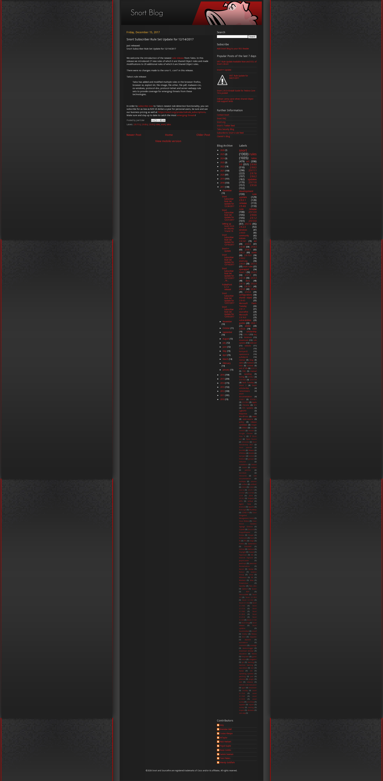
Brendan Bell (226, 729)
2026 (222, 150)
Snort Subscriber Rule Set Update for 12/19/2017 (228, 240)
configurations (245, 295)
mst (252, 668)
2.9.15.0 (247, 255)
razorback (242, 473)
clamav (242, 360)
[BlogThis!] (155, 120)
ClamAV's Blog (223, 136)
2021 (222, 170)
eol (255, 241)
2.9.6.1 (248, 249)
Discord (251, 529)
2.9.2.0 (254, 283)
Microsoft (243, 314)
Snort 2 (243, 385)
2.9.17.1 (251, 490)
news (254, 416)
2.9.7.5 (254, 263)
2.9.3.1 (242, 200)
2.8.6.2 (251, 487)
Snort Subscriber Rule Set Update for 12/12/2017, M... (228, 274)
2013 (222, 387)
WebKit (251, 453)
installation (243, 465)
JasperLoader (244, 561)
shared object (245, 297)
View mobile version (168, 141)
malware (250, 363)
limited (254, 465)
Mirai (252, 580)
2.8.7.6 (241, 490)
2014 (222, 383)
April (225, 355)
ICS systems (247, 408)
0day (252, 428)
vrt (247, 161)
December (227, 190)
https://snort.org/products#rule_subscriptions (182, 112)
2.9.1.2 (253, 218)
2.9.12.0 (253, 212)
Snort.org (221, 122)
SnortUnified (244, 631)
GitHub (242, 549)
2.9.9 (241, 496)
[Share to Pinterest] (163, 120)
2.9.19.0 (251, 493)
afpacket (248, 640)
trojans (241, 710)
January (226, 370)
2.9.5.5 (254, 278)
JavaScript (242, 563)
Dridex (241, 535)
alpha (241, 363)
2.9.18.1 (242, 493)
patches (248, 470)
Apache (251, 507)
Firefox (241, 544)
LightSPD (242, 411)
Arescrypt (242, 510)
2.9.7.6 (253, 173)
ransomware (244, 391)
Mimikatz (242, 580)
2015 (222, 379)
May (225, 351)
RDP (247, 592)
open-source (248, 419)
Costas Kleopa (226, 733)
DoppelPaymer (244, 532)
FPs (245, 541)
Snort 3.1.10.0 (251, 597)
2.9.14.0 (242, 380)
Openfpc (242, 586)
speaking (247, 374)
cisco (254, 329)
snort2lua (250, 702)
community (244, 235)
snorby (245, 691)
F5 (240, 541)
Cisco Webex (244, 521)
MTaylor (223, 737)
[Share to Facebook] (161, 120)
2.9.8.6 (145, 124)
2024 (222, 158)
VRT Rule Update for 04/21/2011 (238, 76)
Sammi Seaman (226, 754)
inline (244, 659)
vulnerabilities (245, 320)
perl (251, 677)
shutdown (253, 688)
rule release (178, 58)
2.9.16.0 (242, 317)
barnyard (242, 456)
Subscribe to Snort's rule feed (230, 133)
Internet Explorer (246, 558)
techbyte (242, 481)
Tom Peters (225, 758)
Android (242, 507)
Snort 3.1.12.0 (247, 600)
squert (251, 705)
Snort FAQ (221, 118)
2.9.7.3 (242, 283)
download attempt (246, 651)
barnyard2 (243, 351)
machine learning (246, 665)
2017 (222, 187)
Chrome (245, 405)
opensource (244, 354)
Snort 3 (242, 272)
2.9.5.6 (253, 185)
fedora (254, 654)
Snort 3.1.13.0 (244, 603)
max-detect (243, 668)
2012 (222, 391)
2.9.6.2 (253, 176)
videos (244, 428)
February (227, 363)
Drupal (250, 535)
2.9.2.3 (242, 227)
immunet (242, 462)
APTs (241, 501)
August (226, 339)
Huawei (251, 552)
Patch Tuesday (248, 383)
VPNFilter (242, 453)
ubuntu (254, 481)
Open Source (251, 439)
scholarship (251, 331)
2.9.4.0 (242, 247)
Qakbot (245, 589)
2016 (222, 375)
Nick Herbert (225, 741)
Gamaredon (252, 544)
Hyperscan (243, 555)
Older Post (203, 135)
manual (253, 371)
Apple (254, 402)
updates (252, 179)
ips (243, 662)
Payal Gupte (225, 746)
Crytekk (242, 529)
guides (242, 323)
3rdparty (251, 498)
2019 (222, 179)
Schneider (245, 442)
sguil (243, 688)
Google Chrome (246, 433)
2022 (222, 166)
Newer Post (133, 135)
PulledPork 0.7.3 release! (227, 287)
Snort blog (245, 623)
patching (242, 677)
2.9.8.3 (253, 167)
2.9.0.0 (242, 329)
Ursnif (254, 631)
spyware (242, 705)
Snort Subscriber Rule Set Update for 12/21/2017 (228, 215)
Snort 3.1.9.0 (252, 620)
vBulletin (250, 710)
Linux (251, 575)
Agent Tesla (245, 504)
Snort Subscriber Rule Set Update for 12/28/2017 (228, 201)
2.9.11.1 (253, 170)
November (227, 321)
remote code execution (248, 685)
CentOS (242, 431)
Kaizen (241, 569)
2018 (222, 183)
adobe (248, 326)
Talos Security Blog (225, 129)
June (225, 347)
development (246, 191)
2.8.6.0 (243, 487)
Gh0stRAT (247, 547)
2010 (222, 399)
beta (241, 366)
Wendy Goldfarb (227, 762)
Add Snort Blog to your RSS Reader (233, 48)
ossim (244, 467)
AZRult (250, 501)
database (248, 337)
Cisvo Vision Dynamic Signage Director (248, 524)
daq (255, 335)
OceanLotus (243, 583)
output (254, 467)
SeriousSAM (243, 595)
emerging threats (186, 115)
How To (242, 436)
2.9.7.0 (247, 224)
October (226, 328)
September (227, 332)
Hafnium (251, 549)
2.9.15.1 (247, 286)
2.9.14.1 (242, 241)
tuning (241, 377)
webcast (253, 343)
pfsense (242, 679)
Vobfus (244, 634)
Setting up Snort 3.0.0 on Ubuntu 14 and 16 (228, 227)
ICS (255, 405)
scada (254, 252)
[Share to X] (158, 120)
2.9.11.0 (136, 124)
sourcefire (243, 312)
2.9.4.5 (242, 300)
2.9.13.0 (253, 221)
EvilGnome (243, 538)
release (243, 203)
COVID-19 (245, 513)
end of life (243, 368)
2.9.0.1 (242, 399)
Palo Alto (253, 586)
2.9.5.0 (248, 292)
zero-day (242, 713)
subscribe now (145, 106)
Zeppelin (253, 637)
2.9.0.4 (246, 335)
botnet (251, 456)
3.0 (240, 164)
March (226, 359)
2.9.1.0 (242, 278)
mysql (241, 671)
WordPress (243, 416)
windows (243, 230)
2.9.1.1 (242, 309)
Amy (222, 725)
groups (251, 459)
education (243, 654)
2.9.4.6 (242, 206)
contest (250, 366)
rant (240, 682)
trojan (254, 425)
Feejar (252, 541)
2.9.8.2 (242, 258)
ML (252, 577)
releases (250, 682)
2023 (222, 162)
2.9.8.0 (242, 233)
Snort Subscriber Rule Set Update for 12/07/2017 (228, 298)
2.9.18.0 (245, 402)
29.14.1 (241, 498)
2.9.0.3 (242, 349)
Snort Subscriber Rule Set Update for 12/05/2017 (228, 312)
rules (158, 124)
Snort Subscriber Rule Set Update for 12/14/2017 (228, 260)
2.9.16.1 (253, 399)
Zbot (244, 637)
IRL (252, 555)
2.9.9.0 (152, 124)
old (251, 671)
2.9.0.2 (251, 377)
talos (169, 124)
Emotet (251, 431)
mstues (242, 238)
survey (241, 707)
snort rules (248, 266)
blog (251, 360)
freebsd (242, 459)
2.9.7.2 (248, 275)
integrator (253, 659)
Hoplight (242, 552)
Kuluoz (241, 572)
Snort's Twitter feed (226, 125)
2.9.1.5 (254, 368)
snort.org (243, 261)
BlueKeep (253, 510)
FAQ (244, 371)
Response (243, 414)
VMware (251, 450)
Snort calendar (245, 448)
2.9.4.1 (254, 289)
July (225, 343)
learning (251, 662)
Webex (254, 634)
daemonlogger (247, 648)
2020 (222, 174)
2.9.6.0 (254, 247)
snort (163, 124)
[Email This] (152, 120)
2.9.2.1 (242, 252)
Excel (252, 538)
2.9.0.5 (242, 263)
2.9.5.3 (242, 289)
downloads (243, 340)
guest (254, 657)
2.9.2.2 (254, 272)
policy (241, 422)
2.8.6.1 (254, 323)
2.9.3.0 (248, 244)
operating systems (246, 674)
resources (243, 476)
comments (243, 645)
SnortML (242, 450)
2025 (222, 154)
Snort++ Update (224, 70)
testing (251, 707)
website (248, 346)
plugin (251, 679)
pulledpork (243, 357)
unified (244, 484)
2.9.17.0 (253, 380)
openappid (244, 269)
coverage (253, 645)
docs (248, 281)
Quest (254, 589)
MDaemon (243, 577)
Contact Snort (223, 115)
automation (243, 643)
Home (169, 135)
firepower (245, 657)
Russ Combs (225, 750)
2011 (222, 395)
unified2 (253, 484)
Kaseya (251, 569)
